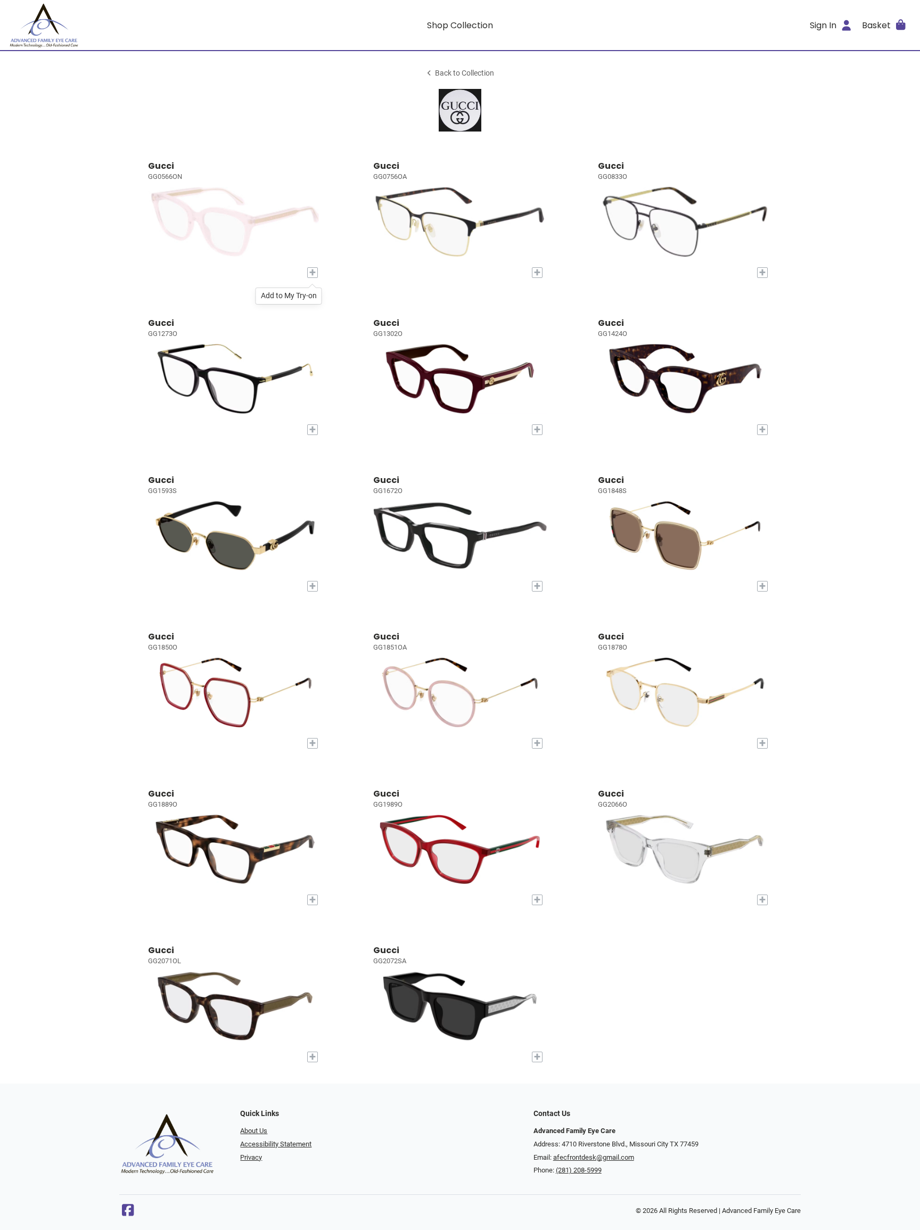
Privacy (251, 1157)
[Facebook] (127, 1213)
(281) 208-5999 (579, 1170)
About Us (253, 1131)
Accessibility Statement (275, 1144)
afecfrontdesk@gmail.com (593, 1157)
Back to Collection (464, 73)
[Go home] (121, 25)
